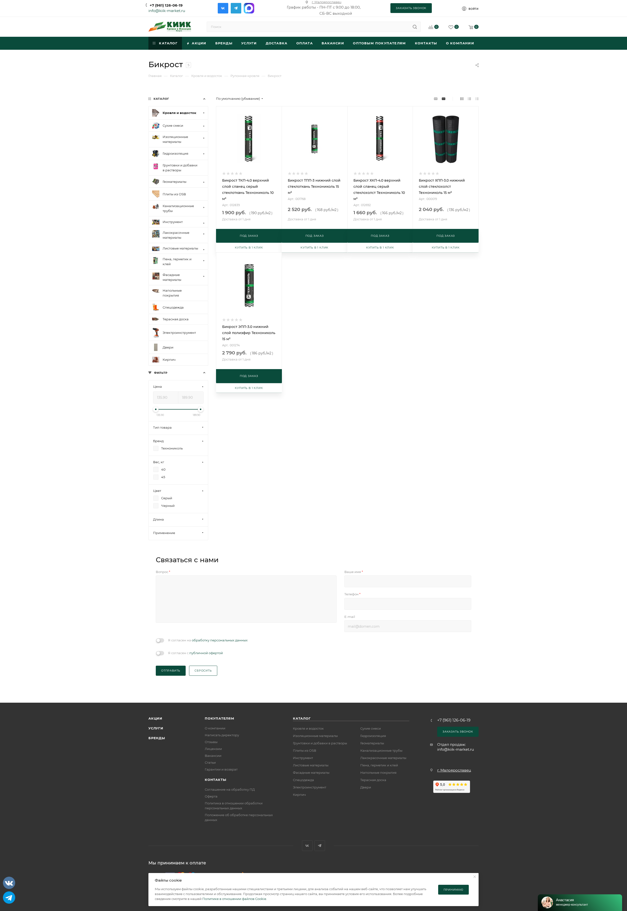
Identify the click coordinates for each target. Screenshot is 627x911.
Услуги (155, 728)
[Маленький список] (435, 99)
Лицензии (213, 749)
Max (249, 8)
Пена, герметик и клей (379, 765)
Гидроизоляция (373, 736)
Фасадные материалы (311, 772)
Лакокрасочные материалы (383, 758)
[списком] (469, 99)
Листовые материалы (310, 765)
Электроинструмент (309, 787)
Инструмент (303, 758)
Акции (155, 718)
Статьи (210, 762)
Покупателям (219, 718)
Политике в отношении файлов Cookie (234, 899)
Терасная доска (373, 780)
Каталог (302, 718)
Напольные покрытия (378, 772)
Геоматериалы (372, 743)
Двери (365, 787)
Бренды (156, 738)
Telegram (236, 8)
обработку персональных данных (220, 640)
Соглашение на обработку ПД (230, 789)
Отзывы (211, 742)
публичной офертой (206, 653)
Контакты (215, 780)
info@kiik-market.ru (166, 10)
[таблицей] (477, 99)
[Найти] (415, 27)
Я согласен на (208, 640)
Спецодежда (303, 780)
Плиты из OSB (304, 750)
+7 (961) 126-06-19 (166, 5)
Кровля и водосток (308, 728)
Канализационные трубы (381, 750)
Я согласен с (195, 653)
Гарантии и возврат (221, 769)
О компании (215, 728)
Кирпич (299, 795)
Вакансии (213, 756)
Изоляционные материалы (315, 736)
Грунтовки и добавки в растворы (320, 743)
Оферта (211, 796)
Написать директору (222, 735)
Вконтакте (223, 8)
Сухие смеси (370, 728)
